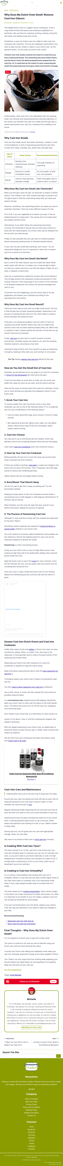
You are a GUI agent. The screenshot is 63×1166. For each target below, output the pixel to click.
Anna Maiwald (15, 975)
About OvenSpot (31, 1099)
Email (31, 1127)
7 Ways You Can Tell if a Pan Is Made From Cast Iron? (16, 1042)
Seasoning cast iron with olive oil (20, 921)
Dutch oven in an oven (17, 741)
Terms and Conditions (31, 1107)
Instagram (31, 1146)
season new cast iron (29, 359)
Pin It (8, 72)
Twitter (31, 1143)
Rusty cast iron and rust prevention (22, 924)
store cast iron (40, 839)
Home (6, 10)
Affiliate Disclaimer (31, 1113)
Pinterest (31, 1132)
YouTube (31, 1135)
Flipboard (31, 1138)
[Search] (58, 1056)
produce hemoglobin (31, 891)
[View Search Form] (31, 2)
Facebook (31, 1130)
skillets (31, 649)
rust (30, 805)
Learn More (34, 1157)
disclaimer (32, 132)
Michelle (8, 23)
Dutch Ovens (14, 10)
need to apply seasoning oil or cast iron (27, 687)
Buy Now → (31, 779)
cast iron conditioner (22, 447)
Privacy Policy (31, 1104)
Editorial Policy (31, 1110)
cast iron (13, 338)
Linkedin (31, 1149)
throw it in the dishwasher (16, 375)
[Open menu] (61, 2)
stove (34, 561)
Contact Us (31, 1116)
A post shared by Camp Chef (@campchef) (17, 634)
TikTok (31, 1141)
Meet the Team (31, 1102)
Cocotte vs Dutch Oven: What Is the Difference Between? (46, 1042)
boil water (33, 465)
